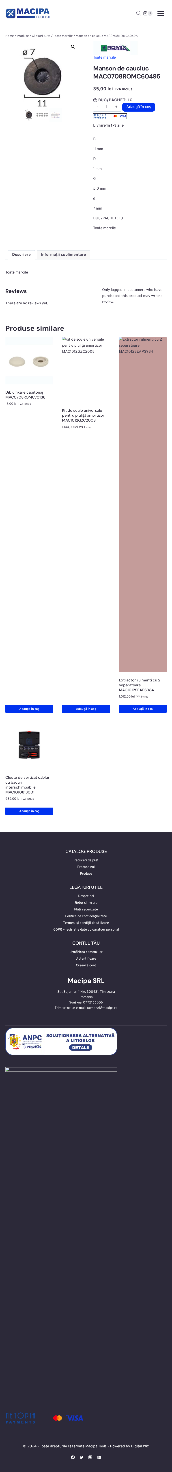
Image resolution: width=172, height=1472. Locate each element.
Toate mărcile (104, 57)
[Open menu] (161, 13)
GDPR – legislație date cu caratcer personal (86, 930)
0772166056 (93, 1003)
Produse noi (86, 867)
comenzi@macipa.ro (102, 1008)
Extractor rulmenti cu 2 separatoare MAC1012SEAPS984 (139, 685)
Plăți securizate (86, 910)
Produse (86, 874)
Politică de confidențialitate (86, 916)
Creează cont (86, 965)
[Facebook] (73, 1457)
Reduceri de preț (86, 860)
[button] (73, 47)
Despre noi (86, 896)
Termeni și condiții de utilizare (86, 923)
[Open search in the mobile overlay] (138, 13)
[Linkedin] (99, 1457)
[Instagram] (90, 1457)
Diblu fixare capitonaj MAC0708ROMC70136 (25, 395)
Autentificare (86, 959)
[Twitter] (81, 1457)
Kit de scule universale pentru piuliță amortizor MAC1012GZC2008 (83, 415)
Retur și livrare (86, 903)
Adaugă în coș (138, 107)
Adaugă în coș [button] (29, 709)
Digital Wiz (140, 1446)
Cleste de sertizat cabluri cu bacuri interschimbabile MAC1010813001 (27, 785)
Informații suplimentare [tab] (63, 254)
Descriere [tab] (21, 254)
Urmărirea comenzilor (86, 952)
